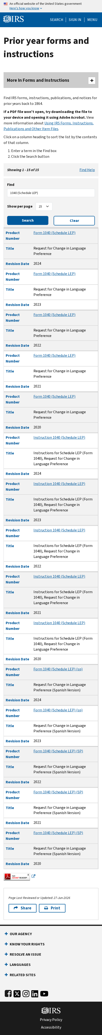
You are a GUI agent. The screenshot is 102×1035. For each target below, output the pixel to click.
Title (10, 248)
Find (10, 184)
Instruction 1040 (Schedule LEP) (59, 437)
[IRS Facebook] (8, 992)
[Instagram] (26, 992)
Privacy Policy (51, 1019)
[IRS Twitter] (17, 992)
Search (56, 19)
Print (55, 908)
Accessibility (51, 1027)
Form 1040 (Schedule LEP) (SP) (58, 751)
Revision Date (17, 263)
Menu (92, 19)
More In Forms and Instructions (38, 80)
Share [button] (26, 908)
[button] (75, 19)
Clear (74, 220)
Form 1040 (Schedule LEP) (54, 232)
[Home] (13, 18)
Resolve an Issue (25, 954)
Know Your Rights (27, 944)
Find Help (87, 169)
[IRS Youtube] (44, 992)
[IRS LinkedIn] (34, 992)
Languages (20, 964)
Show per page (19, 206)
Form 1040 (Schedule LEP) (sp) (58, 669)
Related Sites (23, 974)
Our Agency (21, 933)
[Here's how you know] (51, 6)
